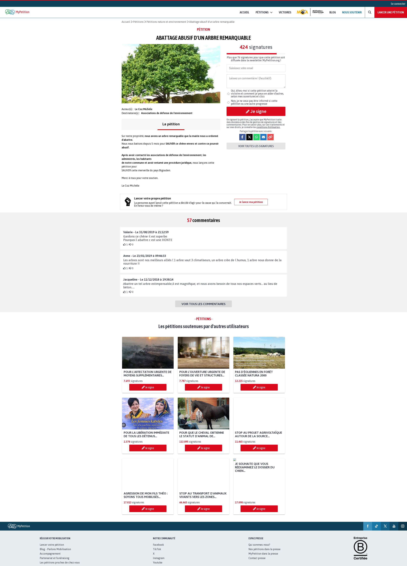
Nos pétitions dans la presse (264, 552)
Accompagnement (50, 557)
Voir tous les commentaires (203, 304)
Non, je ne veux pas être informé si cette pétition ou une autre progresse (254, 102)
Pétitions (138, 21)
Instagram (158, 561)
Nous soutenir (352, 12)
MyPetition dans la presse (263, 557)
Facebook (158, 548)
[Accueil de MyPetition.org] (17, 12)
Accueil (244, 12)
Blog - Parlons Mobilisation (55, 552)
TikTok (157, 552)
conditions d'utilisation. (268, 127)
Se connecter (398, 3)
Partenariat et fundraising (54, 561)
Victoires (285, 12)
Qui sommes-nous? (259, 548)
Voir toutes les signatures (256, 146)
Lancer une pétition (391, 12)
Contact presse (257, 561)
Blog (332, 12)
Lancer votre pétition (52, 548)
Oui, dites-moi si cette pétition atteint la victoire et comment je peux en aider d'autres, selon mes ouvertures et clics (257, 93)
